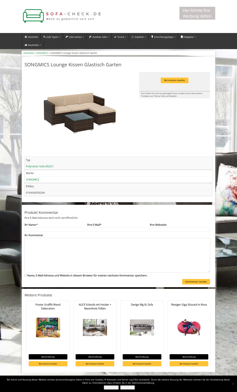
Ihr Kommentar (34, 235)
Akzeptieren (111, 387)
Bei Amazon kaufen (48, 363)
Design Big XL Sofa (142, 304)
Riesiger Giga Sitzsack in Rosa (189, 304)
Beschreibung (47, 356)
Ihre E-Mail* (94, 225)
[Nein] (233, 383)
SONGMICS (42, 52)
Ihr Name (31, 225)
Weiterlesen (127, 387)
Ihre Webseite (158, 225)
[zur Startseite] (62, 16)
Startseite (28, 52)
